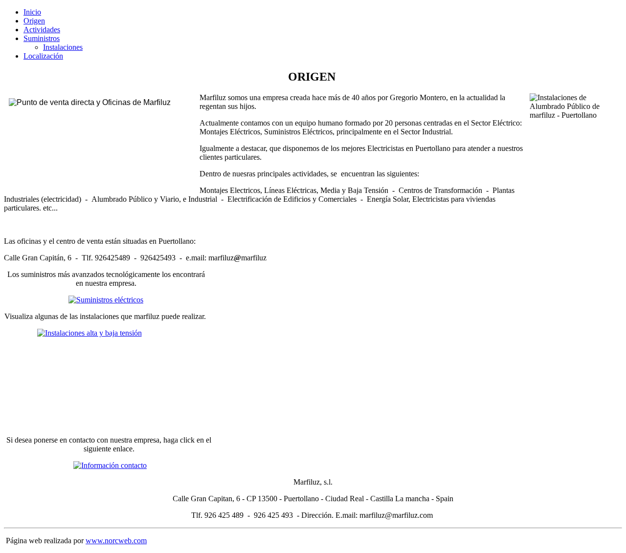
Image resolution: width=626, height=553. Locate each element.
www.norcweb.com (116, 540)
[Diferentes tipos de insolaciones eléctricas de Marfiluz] (106, 374)
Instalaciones (63, 47)
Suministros (41, 38)
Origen (34, 21)
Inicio (32, 12)
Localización (43, 56)
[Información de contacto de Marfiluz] (109, 465)
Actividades (41, 29)
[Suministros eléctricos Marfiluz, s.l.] (106, 300)
